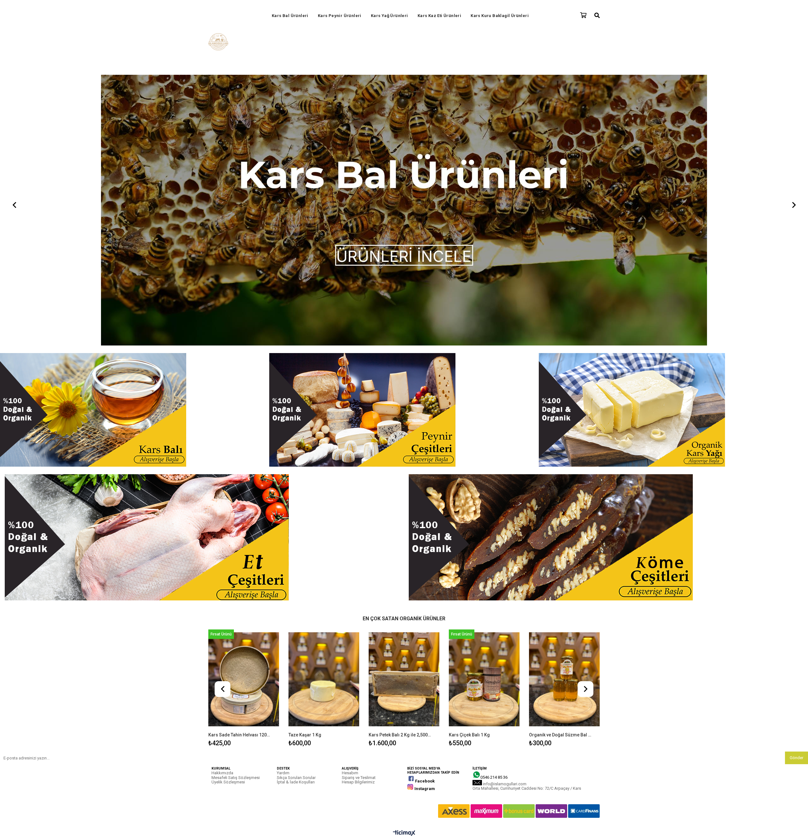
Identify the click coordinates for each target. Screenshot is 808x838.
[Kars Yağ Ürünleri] (404, 77)
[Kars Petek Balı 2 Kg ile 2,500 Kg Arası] (404, 412)
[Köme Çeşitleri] (606, 270)
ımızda (227, 505)
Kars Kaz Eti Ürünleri (439, 15)
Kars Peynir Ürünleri (339, 15)
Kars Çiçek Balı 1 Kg (469, 467)
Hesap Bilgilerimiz (358, 514)
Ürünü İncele (259, 420)
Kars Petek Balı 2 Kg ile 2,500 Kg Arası (400, 467)
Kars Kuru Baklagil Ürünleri (500, 15)
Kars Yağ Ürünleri (389, 15)
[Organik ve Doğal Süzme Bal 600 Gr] (564, 412)
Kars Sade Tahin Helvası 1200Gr (239, 467)
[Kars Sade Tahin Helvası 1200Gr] (243, 412)
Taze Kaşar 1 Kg (304, 467)
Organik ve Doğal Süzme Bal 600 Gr (560, 467)
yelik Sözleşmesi (229, 514)
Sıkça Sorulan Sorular (296, 510)
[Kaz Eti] (202, 270)
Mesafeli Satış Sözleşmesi (235, 510)
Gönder (796, 490)
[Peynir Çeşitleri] (403, 143)
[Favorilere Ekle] (243, 420)
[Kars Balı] (134, 143)
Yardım (283, 505)
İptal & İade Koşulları (296, 514)
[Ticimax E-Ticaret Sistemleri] (404, 566)
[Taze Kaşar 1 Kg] (323, 412)
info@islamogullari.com (504, 516)
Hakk (216, 505)
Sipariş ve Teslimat (359, 510)
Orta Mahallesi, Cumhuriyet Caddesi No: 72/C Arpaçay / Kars (526, 521)
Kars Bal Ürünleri (290, 15)
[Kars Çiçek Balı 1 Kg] (484, 412)
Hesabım (350, 505)
